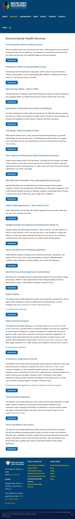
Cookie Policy (21, 514)
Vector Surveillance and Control (20, 425)
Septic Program (12, 294)
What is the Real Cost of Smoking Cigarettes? (26, 250)
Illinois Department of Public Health (52, 367)
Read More (12, 60)
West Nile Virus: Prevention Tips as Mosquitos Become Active (33, 180)
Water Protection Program (17, 321)
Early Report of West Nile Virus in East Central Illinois (29, 108)
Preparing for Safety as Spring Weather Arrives (26, 67)
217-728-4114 (14, 475)
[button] (10, 27)
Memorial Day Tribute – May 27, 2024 (22, 89)
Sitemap (34, 514)
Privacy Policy (14, 514)
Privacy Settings (6, 516)
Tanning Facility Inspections (18, 397)
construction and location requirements (50, 340)
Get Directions (10, 503)
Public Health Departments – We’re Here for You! (27, 205)
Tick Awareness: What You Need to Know (24, 44)
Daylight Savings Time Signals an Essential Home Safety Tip (32, 225)
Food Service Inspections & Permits (21, 359)
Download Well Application (16, 347)
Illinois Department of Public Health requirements (34, 305)
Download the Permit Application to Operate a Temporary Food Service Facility (34, 385)
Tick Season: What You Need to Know (22, 130)
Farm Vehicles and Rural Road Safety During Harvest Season (32, 155)
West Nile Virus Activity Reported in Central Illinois (28, 272)
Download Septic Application (17, 309)
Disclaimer (28, 514)
